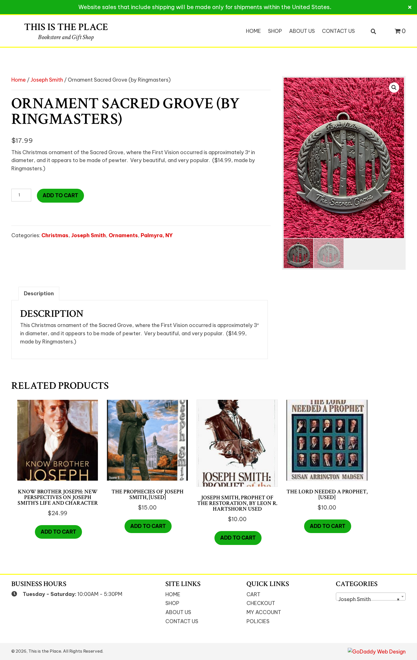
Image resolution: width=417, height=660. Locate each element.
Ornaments (123, 235)
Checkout (261, 603)
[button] (394, 87)
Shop (172, 603)
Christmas (54, 235)
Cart (253, 594)
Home (18, 80)
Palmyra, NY (157, 235)
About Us (178, 612)
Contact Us (181, 621)
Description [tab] (39, 293)
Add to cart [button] (58, 532)
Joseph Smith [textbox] (369, 599)
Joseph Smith (47, 80)
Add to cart (60, 195)
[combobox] (371, 596)
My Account (264, 612)
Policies (258, 621)
